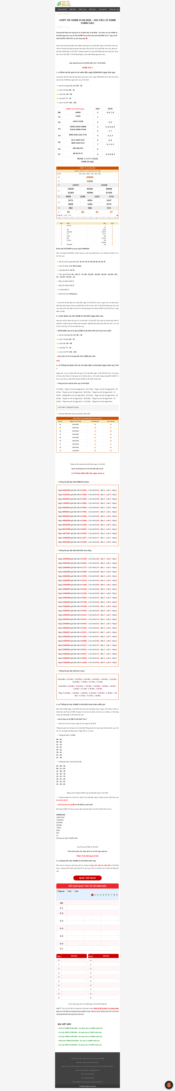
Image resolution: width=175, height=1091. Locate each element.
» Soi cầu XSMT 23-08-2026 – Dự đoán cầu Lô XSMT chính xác (80, 1032)
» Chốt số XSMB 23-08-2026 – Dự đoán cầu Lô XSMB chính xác (80, 1028)
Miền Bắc (73, 9)
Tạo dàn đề (102, 9)
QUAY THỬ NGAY (87, 878)
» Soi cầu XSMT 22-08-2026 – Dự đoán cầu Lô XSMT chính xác (80, 1045)
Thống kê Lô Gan (72, 407)
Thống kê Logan (114, 9)
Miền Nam (92, 9)
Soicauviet (60, 32)
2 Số (69, 891)
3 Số (76, 891)
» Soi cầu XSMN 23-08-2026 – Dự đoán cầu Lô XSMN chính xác (80, 1036)
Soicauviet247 (62, 9)
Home (60, 14)
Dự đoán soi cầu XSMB (107, 32)
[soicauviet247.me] (64, 3)
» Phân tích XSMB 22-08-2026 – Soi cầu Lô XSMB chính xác (79, 1041)
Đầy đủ (61, 891)
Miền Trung (82, 9)
